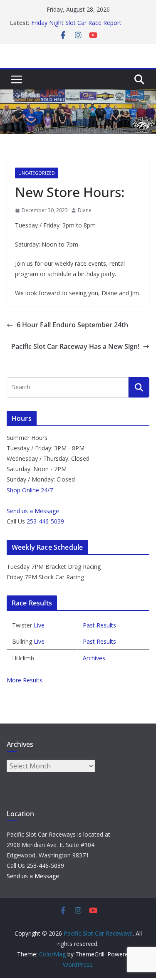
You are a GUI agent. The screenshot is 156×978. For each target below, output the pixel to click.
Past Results (99, 625)
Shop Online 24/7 (30, 490)
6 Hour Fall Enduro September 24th (72, 324)
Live (39, 625)
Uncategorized (36, 173)
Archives (94, 658)
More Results (24, 680)
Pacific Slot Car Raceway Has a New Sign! (75, 346)
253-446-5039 (45, 521)
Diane (85, 210)
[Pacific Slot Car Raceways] (78, 95)
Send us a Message (33, 511)
